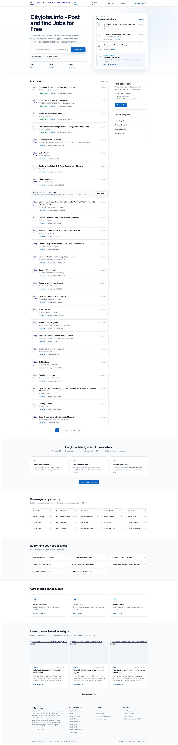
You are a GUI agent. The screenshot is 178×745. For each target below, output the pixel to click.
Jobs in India (73, 724)
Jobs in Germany (74, 716)
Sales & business (120, 129)
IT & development (121, 125)
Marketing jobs (120, 121)
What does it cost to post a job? (83, 564)
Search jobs (77, 49)
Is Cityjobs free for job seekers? (83, 557)
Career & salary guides (103, 716)
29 (74, 430)
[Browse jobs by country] (82, 3)
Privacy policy (141, 741)
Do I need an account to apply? (122, 557)
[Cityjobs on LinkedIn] (38, 729)
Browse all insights (89, 694)
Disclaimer (131, 741)
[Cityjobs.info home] (52, 3)
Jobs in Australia (74, 721)
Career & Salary (94, 3)
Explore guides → (39, 613)
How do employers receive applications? (126, 564)
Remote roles (119, 133)
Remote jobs (100, 713)
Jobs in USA (73, 711)
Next (79, 430)
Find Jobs (76, 3)
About (123, 3)
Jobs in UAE (73, 727)
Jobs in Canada (74, 719)
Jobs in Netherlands (75, 729)
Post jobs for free (140, 3)
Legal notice (122, 741)
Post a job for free (109, 64)
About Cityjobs (128, 711)
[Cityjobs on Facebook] (34, 729)
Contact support (128, 713)
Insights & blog (101, 719)
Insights (111, 3)
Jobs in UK (72, 713)
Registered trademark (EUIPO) (133, 719)
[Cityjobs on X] (42, 729)
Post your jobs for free (89, 482)
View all (141, 19)
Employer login (128, 716)
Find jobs (99, 711)
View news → (117, 613)
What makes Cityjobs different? (43, 557)
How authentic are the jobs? (42, 571)
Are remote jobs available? (41, 564)
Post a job (100, 193)
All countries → (73, 732)
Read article (37, 684)
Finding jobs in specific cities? (82, 571)
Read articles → (78, 613)
